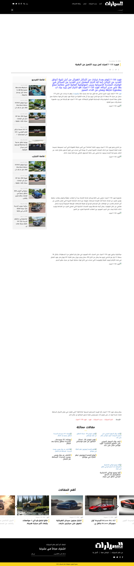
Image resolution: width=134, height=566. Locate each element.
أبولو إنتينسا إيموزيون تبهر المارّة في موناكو (85, 456)
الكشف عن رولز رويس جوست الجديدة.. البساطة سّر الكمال (61, 457)
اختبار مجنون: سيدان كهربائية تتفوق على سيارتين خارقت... (69, 522)
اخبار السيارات (108, 419)
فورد (120, 93)
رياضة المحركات (76, 4)
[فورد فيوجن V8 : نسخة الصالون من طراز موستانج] (86, 435)
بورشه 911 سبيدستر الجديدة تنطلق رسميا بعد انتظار (61, 441)
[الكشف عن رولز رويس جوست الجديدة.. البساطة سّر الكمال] (61, 450)
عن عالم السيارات (117, 552)
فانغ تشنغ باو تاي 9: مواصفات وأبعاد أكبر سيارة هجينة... (35, 522)
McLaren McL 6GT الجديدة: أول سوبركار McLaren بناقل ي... (103, 522)
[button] (118, 507)
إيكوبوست (76, 93)
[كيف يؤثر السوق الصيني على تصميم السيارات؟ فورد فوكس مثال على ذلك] (110, 436)
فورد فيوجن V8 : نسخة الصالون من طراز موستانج (86, 440)
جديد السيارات (93, 4)
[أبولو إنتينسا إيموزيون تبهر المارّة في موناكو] (86, 450)
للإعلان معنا (105, 552)
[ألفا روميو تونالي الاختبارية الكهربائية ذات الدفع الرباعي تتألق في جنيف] (110, 467)
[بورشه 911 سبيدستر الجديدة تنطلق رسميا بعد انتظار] (61, 435)
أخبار (100, 4)
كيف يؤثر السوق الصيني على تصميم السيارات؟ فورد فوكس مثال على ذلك (110, 443)
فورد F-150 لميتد (81, 419)
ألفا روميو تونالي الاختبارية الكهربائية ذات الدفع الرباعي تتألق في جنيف (110, 474)
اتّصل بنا (95, 552)
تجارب (84, 4)
